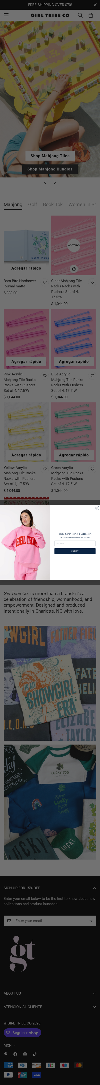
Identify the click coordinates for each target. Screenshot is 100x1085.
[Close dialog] (97, 508)
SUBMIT (75, 551)
